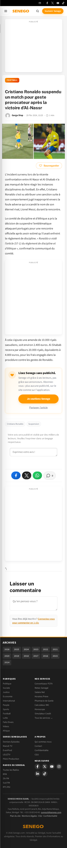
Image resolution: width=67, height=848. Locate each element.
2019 (16, 656)
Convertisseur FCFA (44, 683)
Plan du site (15, 816)
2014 (6, 662)
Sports (6, 709)
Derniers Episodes (11, 741)
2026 (6, 649)
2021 (55, 649)
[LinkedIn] (37, 774)
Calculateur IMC (42, 705)
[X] (45, 766)
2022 (45, 649)
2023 (35, 649)
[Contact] (39, 3)
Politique (7, 683)
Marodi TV (7, 746)
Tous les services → (44, 717)
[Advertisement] (33, 46)
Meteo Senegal (41, 688)
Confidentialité (50, 816)
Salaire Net (40, 692)
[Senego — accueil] (21, 11)
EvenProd (7, 750)
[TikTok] (63, 3)
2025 (16, 649)
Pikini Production (11, 758)
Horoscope (40, 709)
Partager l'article (38, 407)
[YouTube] (58, 3)
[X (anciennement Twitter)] (52, 3)
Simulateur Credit (43, 713)
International (9, 700)
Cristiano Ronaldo (15, 424)
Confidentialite (41, 750)
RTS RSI (6, 787)
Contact (38, 746)
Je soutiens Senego (38, 399)
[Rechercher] (37, 11)
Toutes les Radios (11, 770)
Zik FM (6, 778)
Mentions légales (29, 816)
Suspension (33, 424)
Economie (7, 696)
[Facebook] (47, 3)
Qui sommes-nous (43, 741)
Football (12, 80)
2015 (55, 656)
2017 (35, 656)
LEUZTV (6, 754)
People (6, 705)
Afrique (6, 730)
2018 (26, 656)
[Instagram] (59, 766)
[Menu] (5, 11)
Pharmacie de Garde (44, 700)
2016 (45, 656)
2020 (6, 656)
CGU (37, 754)
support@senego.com (51, 812)
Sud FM (6, 782)
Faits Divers (8, 722)
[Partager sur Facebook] (16, 475)
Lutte (5, 717)
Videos (6, 726)
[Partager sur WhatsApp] (37, 475)
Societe (6, 688)
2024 (26, 649)
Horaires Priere (41, 696)
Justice (6, 692)
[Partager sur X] (26, 475)
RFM (5, 774)
